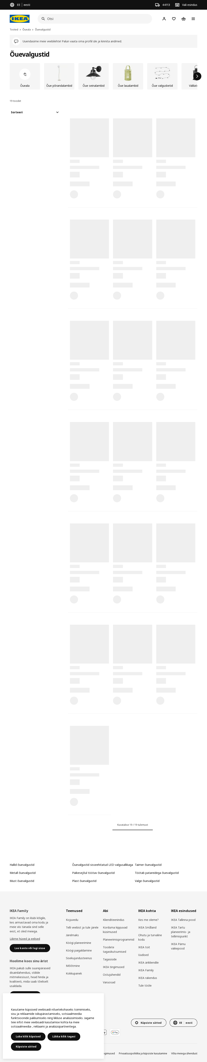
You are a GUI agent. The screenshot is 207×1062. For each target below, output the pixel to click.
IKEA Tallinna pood (183, 920)
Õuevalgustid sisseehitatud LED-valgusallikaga (102, 865)
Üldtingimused (106, 1053)
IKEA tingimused (113, 967)
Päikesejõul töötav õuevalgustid (93, 873)
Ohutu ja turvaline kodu (150, 937)
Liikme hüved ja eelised (25, 939)
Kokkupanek (74, 973)
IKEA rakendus (147, 978)
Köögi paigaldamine (79, 950)
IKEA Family (146, 970)
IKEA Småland (147, 927)
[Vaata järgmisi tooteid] (197, 76)
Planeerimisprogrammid (118, 939)
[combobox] (94, 19)
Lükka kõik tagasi (63, 1036)
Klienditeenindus (113, 920)
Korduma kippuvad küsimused (115, 929)
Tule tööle (145, 985)
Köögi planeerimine (78, 943)
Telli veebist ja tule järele (82, 927)
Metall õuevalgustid (23, 873)
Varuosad (109, 982)
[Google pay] (115, 1032)
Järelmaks (72, 935)
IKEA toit (144, 947)
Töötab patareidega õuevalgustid (157, 873)
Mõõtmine (73, 966)
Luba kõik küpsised (28, 1036)
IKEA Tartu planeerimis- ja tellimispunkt (180, 931)
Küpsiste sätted (26, 1046)
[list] (103, 76)
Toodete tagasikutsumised (114, 949)
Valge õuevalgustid (147, 881)
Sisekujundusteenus (79, 958)
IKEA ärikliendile (148, 962)
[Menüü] (193, 19)
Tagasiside (110, 959)
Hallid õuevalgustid (22, 865)
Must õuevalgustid (22, 881)
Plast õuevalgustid (84, 881)
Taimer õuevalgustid (148, 865)
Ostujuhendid (111, 975)
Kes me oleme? (148, 920)
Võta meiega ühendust (184, 1053)
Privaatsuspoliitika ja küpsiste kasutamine (143, 1053)
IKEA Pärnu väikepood (178, 946)
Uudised (143, 955)
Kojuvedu (72, 920)
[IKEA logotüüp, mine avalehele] (20, 19)
